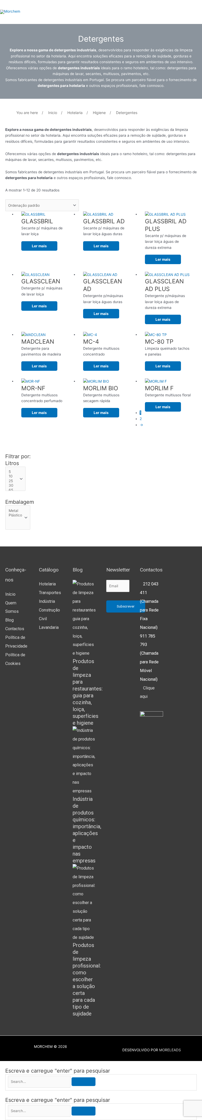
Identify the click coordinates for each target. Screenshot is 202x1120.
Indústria (47, 601)
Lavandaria (49, 627)
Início (10, 594)
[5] (13, 472)
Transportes (50, 592)
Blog (9, 620)
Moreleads (170, 1050)
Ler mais (39, 246)
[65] (13, 490)
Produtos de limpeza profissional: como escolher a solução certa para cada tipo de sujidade (87, 979)
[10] (13, 476)
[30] (13, 485)
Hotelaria (47, 583)
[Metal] (15, 511)
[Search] (83, 1081)
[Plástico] (15, 515)
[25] (13, 481)
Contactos (14, 628)
